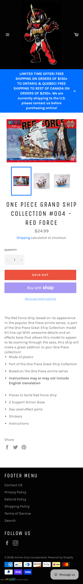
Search (10, 520)
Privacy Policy (15, 492)
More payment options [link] (40, 299)
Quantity (10, 249)
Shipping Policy (16, 506)
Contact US (13, 485)
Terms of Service (17, 513)
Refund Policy (15, 499)
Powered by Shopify (60, 557)
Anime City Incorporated (31, 557)
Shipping (23, 238)
